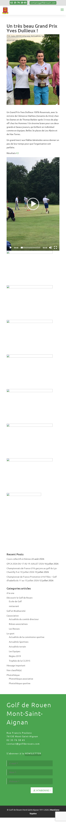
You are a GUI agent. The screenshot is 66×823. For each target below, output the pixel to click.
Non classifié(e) (14, 670)
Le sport (23, 39)
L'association (13, 615)
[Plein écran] (55, 247)
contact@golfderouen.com (23, 743)
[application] (33, 204)
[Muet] (50, 247)
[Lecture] (10, 247)
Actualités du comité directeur (24, 619)
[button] (33, 204)
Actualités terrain (17, 646)
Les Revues (14, 628)
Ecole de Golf (15, 601)
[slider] (30, 247)
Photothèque (13, 675)
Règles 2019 (15, 656)
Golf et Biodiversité (16, 610)
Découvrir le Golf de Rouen (20, 597)
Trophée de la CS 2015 (19, 660)
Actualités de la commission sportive (26, 637)
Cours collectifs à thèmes (19, 558)
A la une (26, 36)
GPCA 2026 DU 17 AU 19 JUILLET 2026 (25, 563)
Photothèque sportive (19, 683)
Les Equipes (14, 651)
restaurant (14, 606)
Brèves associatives (18, 623)
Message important (16, 665)
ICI (17, 153)
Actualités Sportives (40, 36)
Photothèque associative (21, 678)
